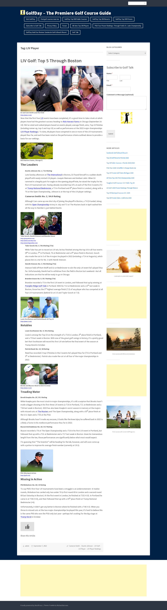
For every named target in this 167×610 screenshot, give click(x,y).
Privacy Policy (52, 26)
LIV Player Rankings (94, 549)
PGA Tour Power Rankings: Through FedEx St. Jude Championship (118, 26)
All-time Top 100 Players (80, 26)
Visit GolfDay (30, 19)
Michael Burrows (62, 605)
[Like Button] (27, 526)
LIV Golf (97, 546)
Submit (110, 134)
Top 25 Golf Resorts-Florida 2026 (118, 158)
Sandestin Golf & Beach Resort (117, 153)
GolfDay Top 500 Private (124, 19)
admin (27, 546)
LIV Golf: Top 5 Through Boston (51, 60)
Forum (64, 26)
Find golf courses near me (50, 19)
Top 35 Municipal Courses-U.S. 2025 (118, 193)
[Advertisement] (126, 225)
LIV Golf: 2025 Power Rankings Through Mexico (122, 188)
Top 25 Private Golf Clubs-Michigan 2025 (120, 173)
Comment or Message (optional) (120, 94)
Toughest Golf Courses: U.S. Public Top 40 (121, 183)
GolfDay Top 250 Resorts (101, 19)
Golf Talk (75, 32)
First (108, 81)
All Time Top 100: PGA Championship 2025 (120, 178)
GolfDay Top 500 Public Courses (76, 19)
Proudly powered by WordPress (31, 605)
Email (109, 85)
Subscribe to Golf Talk (33, 26)
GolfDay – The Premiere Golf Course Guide (68, 13)
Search (145, 3)
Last (121, 81)
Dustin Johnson (87, 546)
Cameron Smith (74, 546)
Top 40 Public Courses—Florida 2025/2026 (121, 163)
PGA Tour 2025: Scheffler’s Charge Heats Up (121, 168)
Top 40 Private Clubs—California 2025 (119, 198)
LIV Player (82, 549)
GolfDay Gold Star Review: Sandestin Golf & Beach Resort (46, 32)
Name (110, 73)
